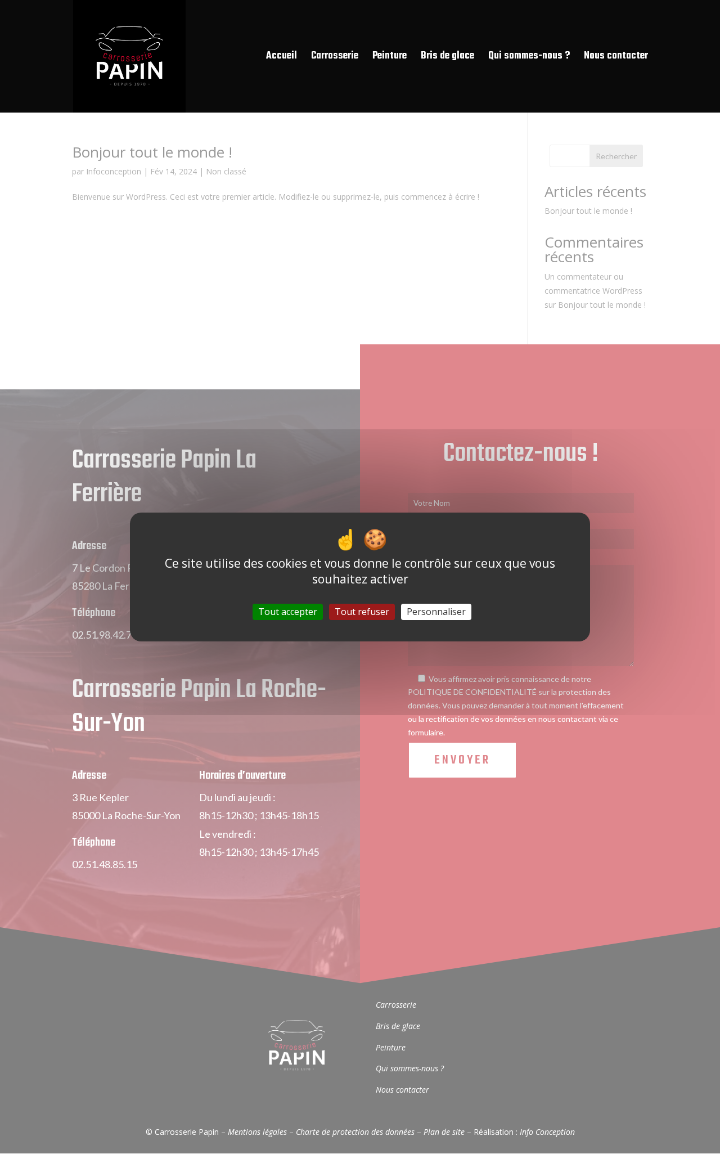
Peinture (389, 58)
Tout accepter (287, 611)
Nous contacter (616, 58)
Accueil (281, 58)
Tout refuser (362, 611)
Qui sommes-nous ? (529, 58)
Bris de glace (447, 58)
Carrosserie (334, 58)
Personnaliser (436, 611)
